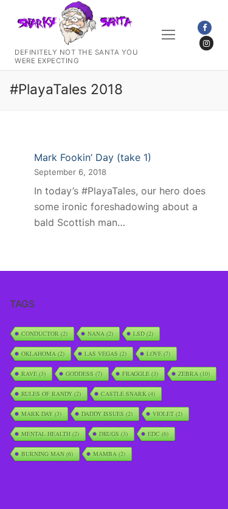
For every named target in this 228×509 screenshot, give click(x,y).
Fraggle (140, 373)
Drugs (113, 433)
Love (158, 353)
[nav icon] (168, 35)
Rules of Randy (51, 393)
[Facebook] (205, 28)
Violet (167, 413)
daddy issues (107, 413)
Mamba (109, 453)
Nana (100, 333)
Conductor (44, 333)
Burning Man (47, 453)
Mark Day (41, 413)
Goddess (84, 373)
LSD (143, 333)
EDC (158, 433)
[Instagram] (206, 43)
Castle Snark (128, 393)
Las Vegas (105, 353)
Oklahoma (42, 353)
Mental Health (50, 433)
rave (33, 373)
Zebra (194, 373)
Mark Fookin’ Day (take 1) (92, 157)
